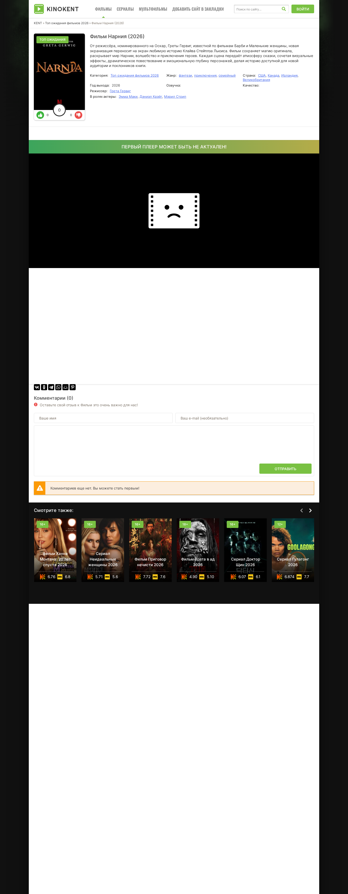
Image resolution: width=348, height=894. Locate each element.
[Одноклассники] (44, 387)
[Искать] (284, 9)
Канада (273, 75)
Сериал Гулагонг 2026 (293, 562)
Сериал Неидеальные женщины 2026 (103, 559)
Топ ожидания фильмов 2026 (67, 23)
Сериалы (125, 9)
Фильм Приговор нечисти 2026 (150, 562)
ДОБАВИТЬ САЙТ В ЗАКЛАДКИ (198, 9)
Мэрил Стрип (175, 96)
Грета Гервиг (120, 91)
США (262, 75)
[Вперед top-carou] (310, 510)
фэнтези (185, 75)
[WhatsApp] (58, 387)
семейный (227, 75)
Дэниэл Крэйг (151, 96)
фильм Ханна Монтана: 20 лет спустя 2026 (55, 559)
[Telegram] (51, 387)
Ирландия (289, 75)
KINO (63, 9)
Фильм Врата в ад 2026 (198, 562)
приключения (205, 75)
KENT (38, 23)
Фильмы (103, 9)
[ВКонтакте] (37, 387)
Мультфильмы (153, 9)
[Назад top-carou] (301, 510)
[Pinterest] (73, 387)
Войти (303, 9)
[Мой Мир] (65, 387)
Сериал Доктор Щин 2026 (245, 562)
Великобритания (256, 80)
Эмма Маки (128, 96)
